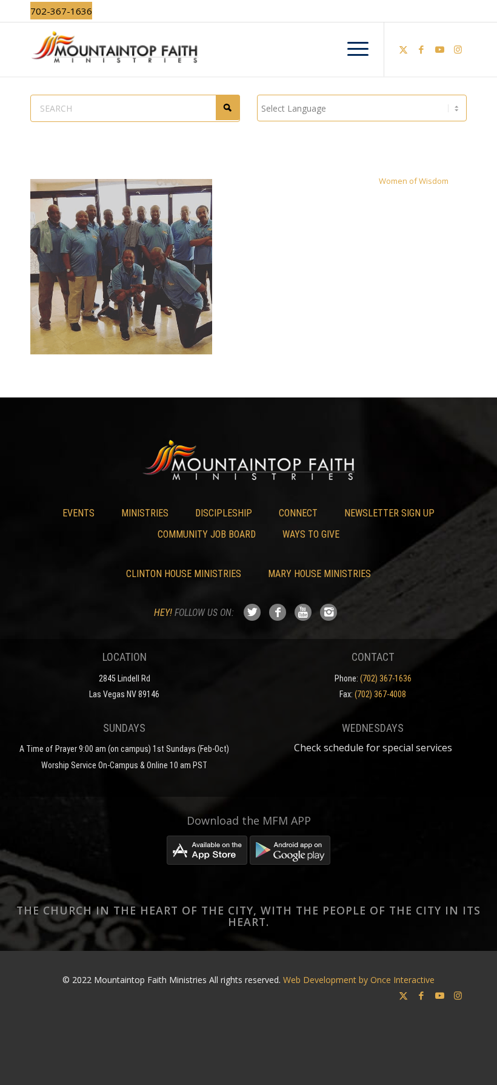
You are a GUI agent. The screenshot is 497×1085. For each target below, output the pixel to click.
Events (78, 513)
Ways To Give (310, 534)
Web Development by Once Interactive (359, 979)
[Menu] (352, 49)
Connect (298, 513)
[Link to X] (403, 49)
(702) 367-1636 (386, 678)
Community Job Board (207, 534)
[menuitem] (352, 49)
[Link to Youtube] (439, 49)
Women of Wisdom (414, 180)
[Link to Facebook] (421, 49)
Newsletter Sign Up (389, 513)
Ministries (144, 513)
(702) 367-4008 (380, 694)
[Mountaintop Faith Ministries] (248, 49)
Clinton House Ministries (183, 574)
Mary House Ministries (319, 574)
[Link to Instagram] (458, 49)
